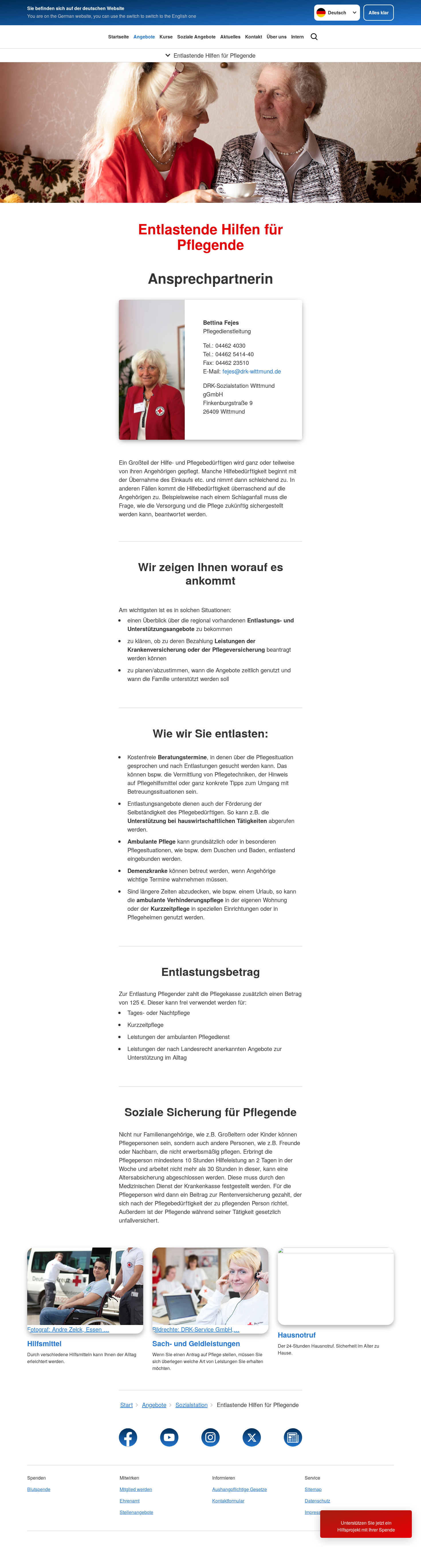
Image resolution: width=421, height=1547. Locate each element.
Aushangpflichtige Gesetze (239, 1489)
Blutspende (38, 1489)
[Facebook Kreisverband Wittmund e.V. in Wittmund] (128, 1437)
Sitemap (313, 1489)
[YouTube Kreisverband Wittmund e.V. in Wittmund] (169, 1437)
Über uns (277, 36)
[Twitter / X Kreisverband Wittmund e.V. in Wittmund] (252, 1437)
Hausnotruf (297, 1335)
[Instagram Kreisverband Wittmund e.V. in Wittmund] (210, 1437)
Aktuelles (230, 36)
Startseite (118, 36)
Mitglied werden (136, 1489)
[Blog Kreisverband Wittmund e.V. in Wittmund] (293, 1437)
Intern (297, 36)
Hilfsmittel (44, 1343)
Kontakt (253, 36)
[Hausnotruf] (336, 1286)
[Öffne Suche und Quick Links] (314, 36)
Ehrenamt (129, 1500)
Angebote (144, 36)
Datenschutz (317, 1500)
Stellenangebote (136, 1512)
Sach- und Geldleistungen (196, 1343)
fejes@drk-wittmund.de (252, 371)
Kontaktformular (228, 1500)
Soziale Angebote (196, 36)
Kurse (166, 36)
